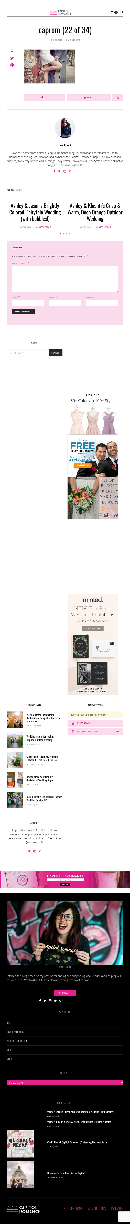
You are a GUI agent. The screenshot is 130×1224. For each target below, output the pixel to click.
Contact (65, 993)
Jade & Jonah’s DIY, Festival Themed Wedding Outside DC (44, 798)
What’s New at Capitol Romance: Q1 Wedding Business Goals (77, 1142)
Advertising (97, 1208)
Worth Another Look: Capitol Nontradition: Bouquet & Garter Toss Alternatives (44, 718)
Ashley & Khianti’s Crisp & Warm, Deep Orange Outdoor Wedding (95, 211)
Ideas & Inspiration (15, 1032)
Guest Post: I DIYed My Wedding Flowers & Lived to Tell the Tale (42, 758)
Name (15, 297)
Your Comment (19, 263)
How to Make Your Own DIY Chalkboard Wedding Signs (39, 778)
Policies (117, 1208)
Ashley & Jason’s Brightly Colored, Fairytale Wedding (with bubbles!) (35, 211)
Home (9, 1023)
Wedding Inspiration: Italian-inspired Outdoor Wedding (40, 738)
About (9, 1058)
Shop (9, 1049)
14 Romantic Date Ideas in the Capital (66, 1173)
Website (90, 297)
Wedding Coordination (17, 1041)
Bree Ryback (65, 145)
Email (52, 297)
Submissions (73, 1208)
